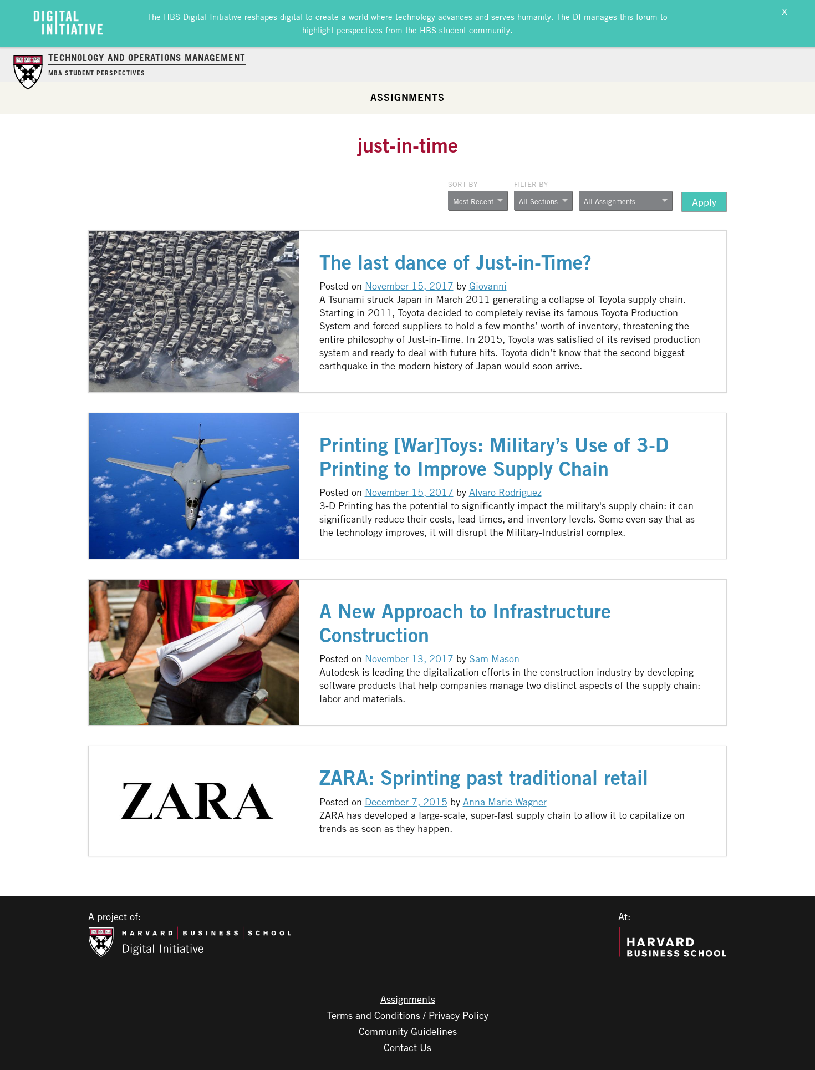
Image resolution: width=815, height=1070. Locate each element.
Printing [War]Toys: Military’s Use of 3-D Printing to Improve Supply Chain (494, 456)
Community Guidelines (408, 1031)
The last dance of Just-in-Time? (455, 262)
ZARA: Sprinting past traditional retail (483, 777)
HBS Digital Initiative (203, 17)
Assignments (407, 97)
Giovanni (488, 286)
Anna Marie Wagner (505, 801)
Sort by (462, 184)
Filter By (531, 184)
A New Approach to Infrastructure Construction (465, 623)
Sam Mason (494, 658)
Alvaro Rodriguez (505, 492)
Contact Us (407, 1047)
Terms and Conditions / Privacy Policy (407, 1015)
